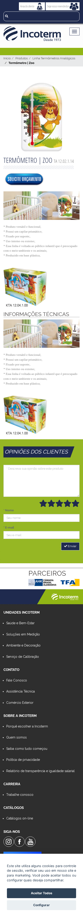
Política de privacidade (23, 760)
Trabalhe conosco (19, 794)
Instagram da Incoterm (9, 842)
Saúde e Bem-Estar (20, 623)
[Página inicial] (32, 33)
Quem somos (16, 737)
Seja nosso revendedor (58, 6)
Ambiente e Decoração (23, 645)
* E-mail (8, 527)
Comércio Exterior (19, 702)
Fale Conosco (16, 680)
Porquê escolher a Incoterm (27, 726)
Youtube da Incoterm (30, 842)
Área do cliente (27, 6)
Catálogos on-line (19, 818)
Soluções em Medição (23, 634)
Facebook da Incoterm (19, 842)
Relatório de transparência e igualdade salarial (40, 771)
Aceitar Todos (41, 893)
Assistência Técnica (20, 691)
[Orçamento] (24, 179)
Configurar (41, 905)
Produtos (21, 58)
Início (7, 58)
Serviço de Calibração (22, 656)
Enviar (72, 546)
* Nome (8, 510)
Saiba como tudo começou (26, 748)
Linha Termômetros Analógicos (54, 58)
